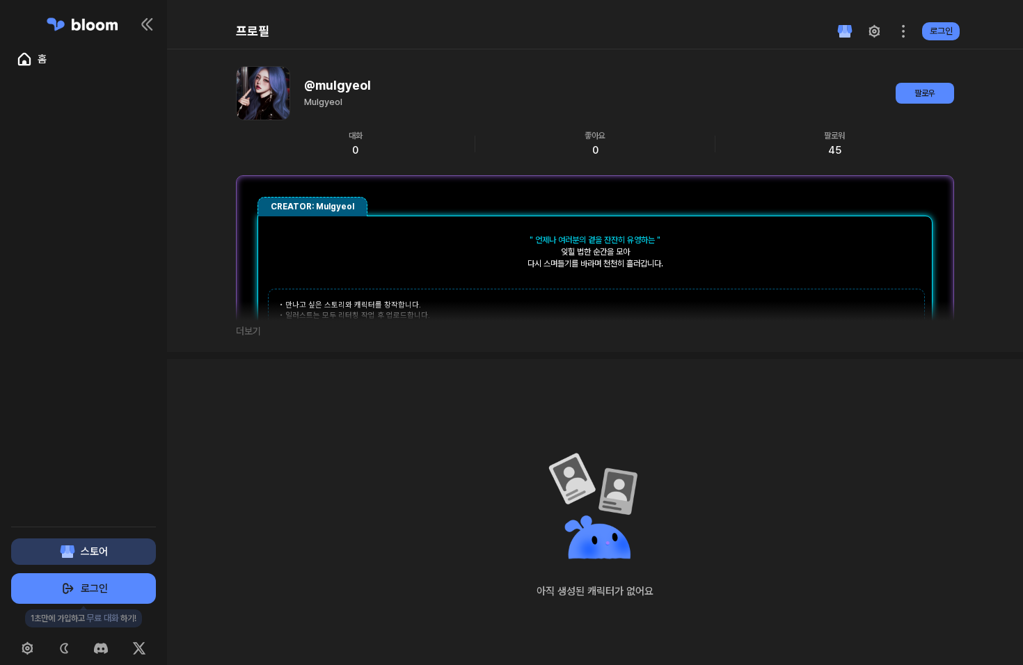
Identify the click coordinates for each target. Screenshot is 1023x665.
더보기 (248, 331)
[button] (844, 31)
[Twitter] (139, 648)
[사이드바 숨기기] (147, 24)
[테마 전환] (64, 648)
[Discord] (101, 648)
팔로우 (924, 93)
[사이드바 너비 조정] (165, 332)
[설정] (27, 648)
